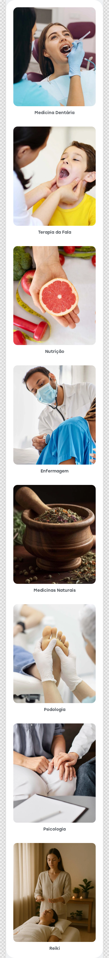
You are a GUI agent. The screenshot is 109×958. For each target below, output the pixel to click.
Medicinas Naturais (55, 590)
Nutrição (54, 352)
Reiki (54, 948)
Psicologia (54, 829)
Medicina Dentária (54, 113)
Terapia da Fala (54, 232)
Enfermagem (54, 471)
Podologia (54, 710)
